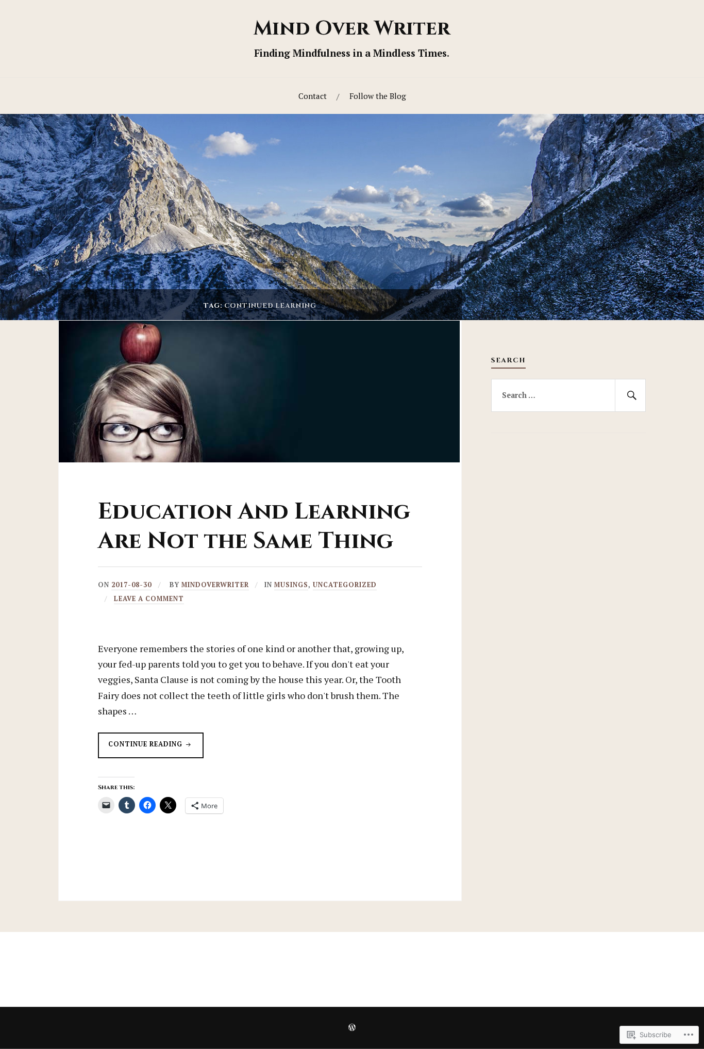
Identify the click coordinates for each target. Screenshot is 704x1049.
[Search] (630, 395)
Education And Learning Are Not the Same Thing (254, 526)
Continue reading (141, 748)
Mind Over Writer (352, 28)
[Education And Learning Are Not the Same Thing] (259, 459)
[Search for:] (568, 395)
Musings (291, 584)
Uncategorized (345, 584)
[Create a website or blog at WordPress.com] (352, 1028)
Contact (312, 96)
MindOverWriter (215, 584)
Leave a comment (149, 598)
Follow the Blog (377, 96)
